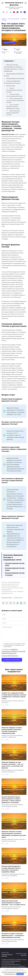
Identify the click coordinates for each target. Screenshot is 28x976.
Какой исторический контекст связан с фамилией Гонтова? (15, 100)
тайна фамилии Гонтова (9, 591)
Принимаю (20, 974)
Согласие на (13, 651)
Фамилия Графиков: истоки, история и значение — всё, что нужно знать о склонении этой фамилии (12, 765)
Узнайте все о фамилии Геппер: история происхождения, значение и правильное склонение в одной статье (14, 695)
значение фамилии (14, 582)
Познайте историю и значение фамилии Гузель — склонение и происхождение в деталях (13, 935)
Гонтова (4, 582)
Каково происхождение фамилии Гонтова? (14, 90)
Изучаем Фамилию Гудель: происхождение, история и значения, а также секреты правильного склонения (11, 799)
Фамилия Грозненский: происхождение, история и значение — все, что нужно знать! (13, 902)
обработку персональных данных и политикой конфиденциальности (13, 651)
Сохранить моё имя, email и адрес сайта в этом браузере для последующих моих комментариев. (14, 645)
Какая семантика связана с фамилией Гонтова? (13, 112)
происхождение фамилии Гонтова (12, 588)
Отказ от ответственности (10, 655)
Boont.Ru (23, 955)
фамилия (20, 591)
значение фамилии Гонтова (10, 584)
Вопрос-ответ (10, 86)
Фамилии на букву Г (9, 42)
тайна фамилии (6, 589)
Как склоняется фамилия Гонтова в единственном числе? (13, 106)
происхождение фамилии (10, 586)
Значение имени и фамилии (14, 4)
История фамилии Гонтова (15, 78)
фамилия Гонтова (7, 593)
